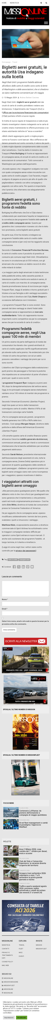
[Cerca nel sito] (46, 3)
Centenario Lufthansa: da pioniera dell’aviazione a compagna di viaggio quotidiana (33, 812)
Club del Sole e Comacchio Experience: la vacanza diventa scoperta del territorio (32, 863)
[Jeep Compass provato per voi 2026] (25, 660)
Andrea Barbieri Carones (29, 97)
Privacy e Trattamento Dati (7, 955)
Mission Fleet (41, 949)
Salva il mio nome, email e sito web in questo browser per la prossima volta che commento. (25, 622)
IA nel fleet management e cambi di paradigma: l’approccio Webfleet (33, 824)
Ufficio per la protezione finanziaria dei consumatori (26, 112)
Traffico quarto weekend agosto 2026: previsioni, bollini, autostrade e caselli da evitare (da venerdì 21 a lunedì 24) (33, 889)
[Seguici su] (41, 3)
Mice (20, 952)
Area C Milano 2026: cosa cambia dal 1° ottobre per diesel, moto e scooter (33, 851)
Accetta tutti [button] (21, 1017)
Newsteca (6, 945)
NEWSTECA (14, 3)
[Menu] (46, 23)
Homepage (6, 62)
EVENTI (21, 956)
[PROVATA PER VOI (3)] (25, 689)
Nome (4, 599)
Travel (14, 62)
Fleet (21, 949)
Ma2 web (5, 965)
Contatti (5, 949)
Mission (39, 945)
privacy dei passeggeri (26, 550)
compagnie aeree (24, 560)
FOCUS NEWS (8, 803)
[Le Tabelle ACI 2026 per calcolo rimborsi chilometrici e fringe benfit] (25, 915)
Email (4, 609)
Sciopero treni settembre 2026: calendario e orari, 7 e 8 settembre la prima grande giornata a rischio (32, 876)
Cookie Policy (7, 962)
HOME (4, 3)
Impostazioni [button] (8, 1017)
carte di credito (12, 560)
